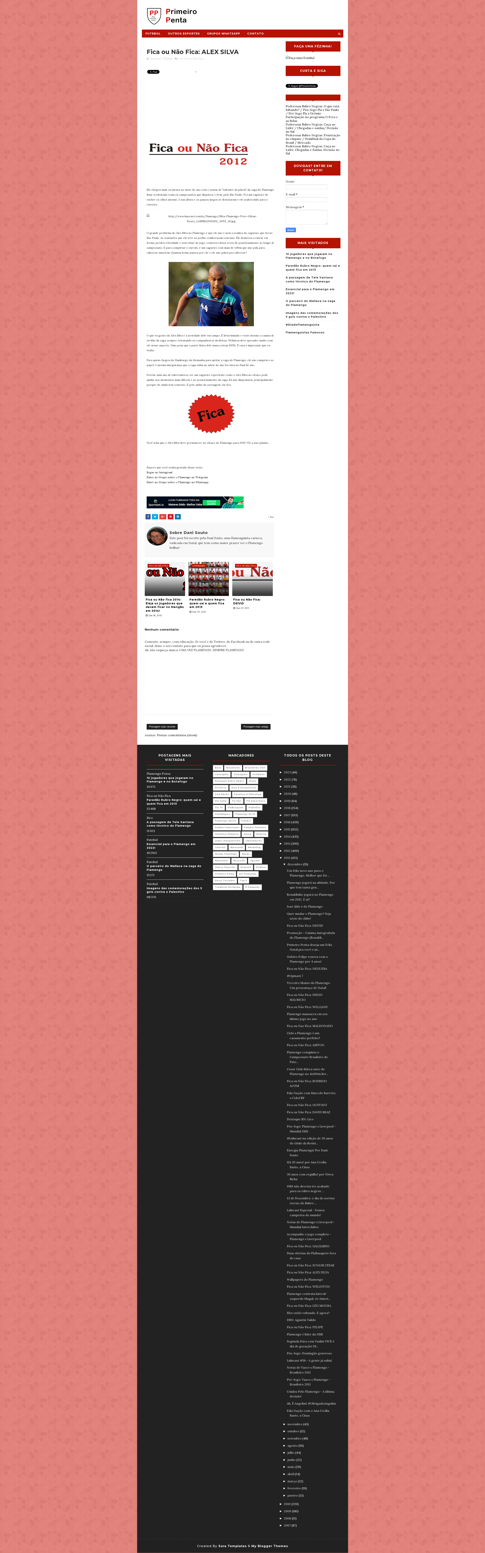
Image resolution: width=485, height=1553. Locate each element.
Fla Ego (236, 801)
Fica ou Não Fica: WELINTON (308, 1286)
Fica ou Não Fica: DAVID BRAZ (308, 1112)
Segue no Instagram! (160, 472)
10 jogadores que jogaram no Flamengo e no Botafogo (170, 779)
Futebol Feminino (255, 827)
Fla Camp (221, 801)
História (261, 834)
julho (291, 1452)
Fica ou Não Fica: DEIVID (247, 601)
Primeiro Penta (224, 874)
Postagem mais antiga (255, 726)
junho (291, 1460)
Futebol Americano (227, 827)
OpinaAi (255, 860)
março (292, 1481)
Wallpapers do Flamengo (305, 1279)
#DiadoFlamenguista (302, 324)
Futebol (153, 33)
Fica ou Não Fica (194, 58)
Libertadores (254, 841)
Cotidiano (259, 774)
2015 (287, 829)
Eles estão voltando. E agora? (308, 1313)
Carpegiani (240, 774)
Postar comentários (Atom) (177, 735)
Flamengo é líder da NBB (305, 1334)
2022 (288, 779)
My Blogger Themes (269, 1546)
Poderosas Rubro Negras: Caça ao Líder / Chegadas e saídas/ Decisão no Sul (312, 127)
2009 (288, 1511)
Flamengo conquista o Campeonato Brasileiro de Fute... (307, 1057)
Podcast (246, 867)
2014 (287, 836)
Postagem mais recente (162, 726)
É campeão (253, 887)
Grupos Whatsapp (223, 33)
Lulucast (220, 847)
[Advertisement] (274, 12)
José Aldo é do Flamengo (305, 906)
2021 (287, 786)
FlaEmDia (254, 807)
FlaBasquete (235, 807)
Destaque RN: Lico (300, 1119)
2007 (288, 1525)
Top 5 (243, 880)
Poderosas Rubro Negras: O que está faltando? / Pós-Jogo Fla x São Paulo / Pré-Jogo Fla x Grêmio (312, 109)
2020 (288, 794)
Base (218, 768)
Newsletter (221, 860)
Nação (246, 854)
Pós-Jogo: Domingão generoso (309, 1353)
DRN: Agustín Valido (301, 1320)
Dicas (252, 781)
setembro (294, 1438)
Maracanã (237, 847)
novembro (295, 1424)
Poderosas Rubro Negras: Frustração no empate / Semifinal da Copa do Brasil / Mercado (313, 138)
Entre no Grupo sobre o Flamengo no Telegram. (177, 477)
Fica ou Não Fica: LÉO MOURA (309, 1306)
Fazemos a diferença (247, 794)
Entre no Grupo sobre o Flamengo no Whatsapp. (178, 482)
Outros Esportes (184, 33)
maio (291, 1467)
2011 (287, 858)
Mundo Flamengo (226, 854)
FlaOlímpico (222, 814)
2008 (288, 1518)
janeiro (293, 1495)
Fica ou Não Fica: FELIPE (305, 1327)
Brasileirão (233, 768)
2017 (287, 815)
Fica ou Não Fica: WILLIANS (307, 1007)
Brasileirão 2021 (255, 768)
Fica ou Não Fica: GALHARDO (308, 1246)
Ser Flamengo (248, 874)
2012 (287, 851)
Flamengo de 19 (245, 814)
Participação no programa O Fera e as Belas (312, 118)
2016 (287, 822)
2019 (287, 801)
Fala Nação (222, 794)
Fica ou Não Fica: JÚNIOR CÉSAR (310, 1265)
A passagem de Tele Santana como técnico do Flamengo (170, 824)
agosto (292, 1445)
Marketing (254, 847)
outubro (293, 1431)
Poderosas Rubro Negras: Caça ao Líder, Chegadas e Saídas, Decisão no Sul (313, 149)
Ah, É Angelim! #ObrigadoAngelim (311, 1403)
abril (291, 1474)
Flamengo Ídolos (225, 821)
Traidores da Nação (227, 887)
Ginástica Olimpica (227, 834)
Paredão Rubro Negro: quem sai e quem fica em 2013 (207, 603)
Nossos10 (239, 860)
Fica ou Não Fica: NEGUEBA (307, 969)
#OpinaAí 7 (295, 976)
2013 (287, 843)
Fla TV (219, 807)
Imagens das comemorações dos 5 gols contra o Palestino (174, 890)
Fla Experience (255, 801)
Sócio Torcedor (225, 880)
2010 (287, 1504)
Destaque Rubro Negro (229, 781)
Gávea (247, 834)
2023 (288, 772)
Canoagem (221, 774)
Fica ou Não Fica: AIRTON (305, 1045)
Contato (255, 33)
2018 (287, 808)
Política (261, 867)
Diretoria (220, 787)
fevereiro (294, 1488)
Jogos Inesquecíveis (227, 841)
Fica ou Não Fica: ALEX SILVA (308, 1272)
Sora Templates (232, 1546)
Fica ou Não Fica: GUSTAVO (307, 1105)
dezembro (295, 864)
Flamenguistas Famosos (305, 332)
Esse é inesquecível (244, 787)
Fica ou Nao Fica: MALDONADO (310, 1026)
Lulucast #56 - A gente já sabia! (309, 1360)
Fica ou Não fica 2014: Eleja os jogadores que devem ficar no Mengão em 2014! (165, 605)
